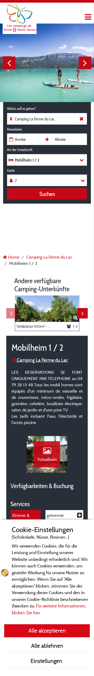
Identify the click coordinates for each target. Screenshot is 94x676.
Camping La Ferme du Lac (42, 360)
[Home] (20, 14)
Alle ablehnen (47, 645)
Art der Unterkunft (19, 149)
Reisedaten (14, 129)
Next (85, 63)
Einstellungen (47, 660)
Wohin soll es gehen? (21, 108)
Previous (9, 63)
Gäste (11, 170)
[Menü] (87, 17)
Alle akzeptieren (47, 630)
